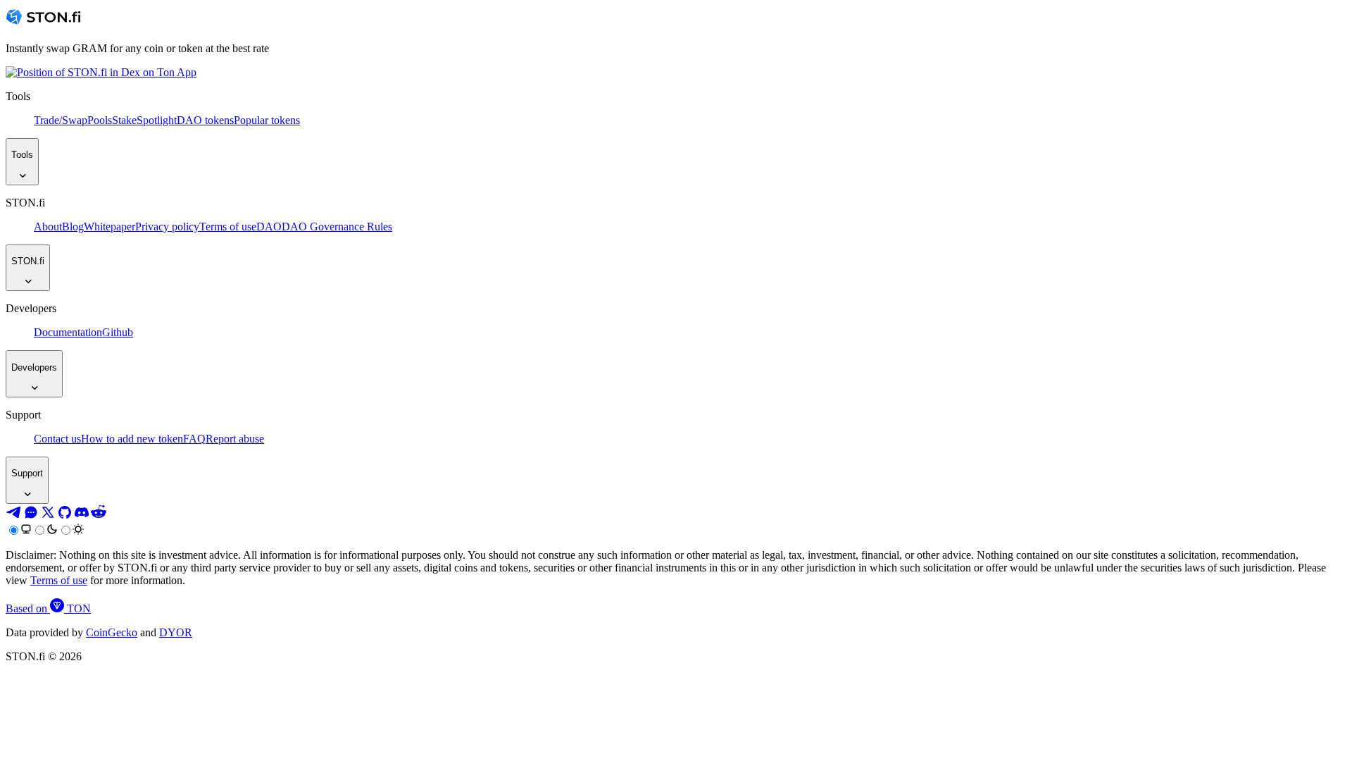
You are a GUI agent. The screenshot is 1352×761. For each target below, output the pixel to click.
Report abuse (235, 439)
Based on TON (48, 608)
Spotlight (157, 120)
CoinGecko (111, 632)
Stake (124, 120)
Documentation (68, 332)
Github (117, 332)
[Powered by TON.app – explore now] (101, 72)
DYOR (175, 632)
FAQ (194, 439)
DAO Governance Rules (337, 227)
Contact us (57, 439)
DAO (269, 227)
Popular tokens (267, 120)
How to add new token (132, 439)
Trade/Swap (60, 120)
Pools (99, 120)
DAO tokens (205, 120)
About (48, 227)
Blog (73, 227)
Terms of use (227, 227)
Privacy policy (167, 227)
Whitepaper (109, 227)
